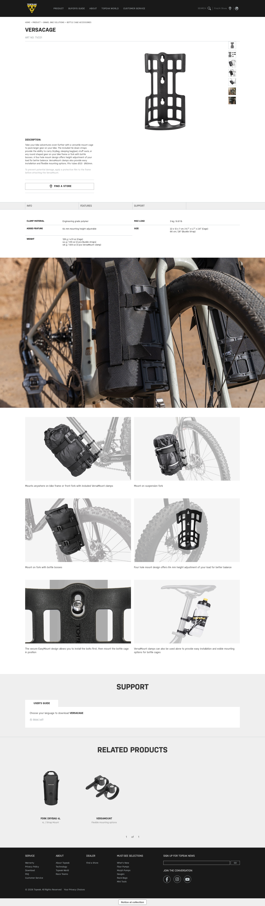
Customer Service (34, 878)
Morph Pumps (124, 870)
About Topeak (62, 863)
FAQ (27, 874)
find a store (62, 186)
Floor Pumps (123, 866)
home (27, 22)
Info (29, 205)
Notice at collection (132, 902)
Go (235, 863)
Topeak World (62, 870)
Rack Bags (122, 878)
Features (86, 205)
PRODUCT (37, 22)
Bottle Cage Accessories (79, 22)
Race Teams (62, 874)
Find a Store (92, 863)
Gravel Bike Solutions (53, 22)
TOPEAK (32, 8)
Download (30, 870)
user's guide (42, 703)
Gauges (121, 874)
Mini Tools (122, 881)
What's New (123, 863)
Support (139, 205)
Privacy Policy (32, 866)
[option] (132, 333)
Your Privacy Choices (74, 889)
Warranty (29, 863)
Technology (61, 866)
